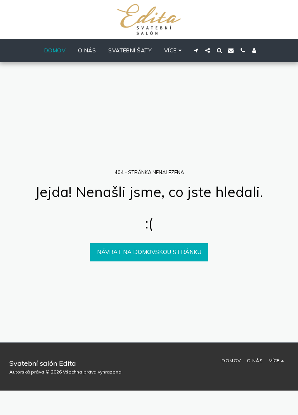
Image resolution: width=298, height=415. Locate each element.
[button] (196, 50)
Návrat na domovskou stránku (149, 252)
